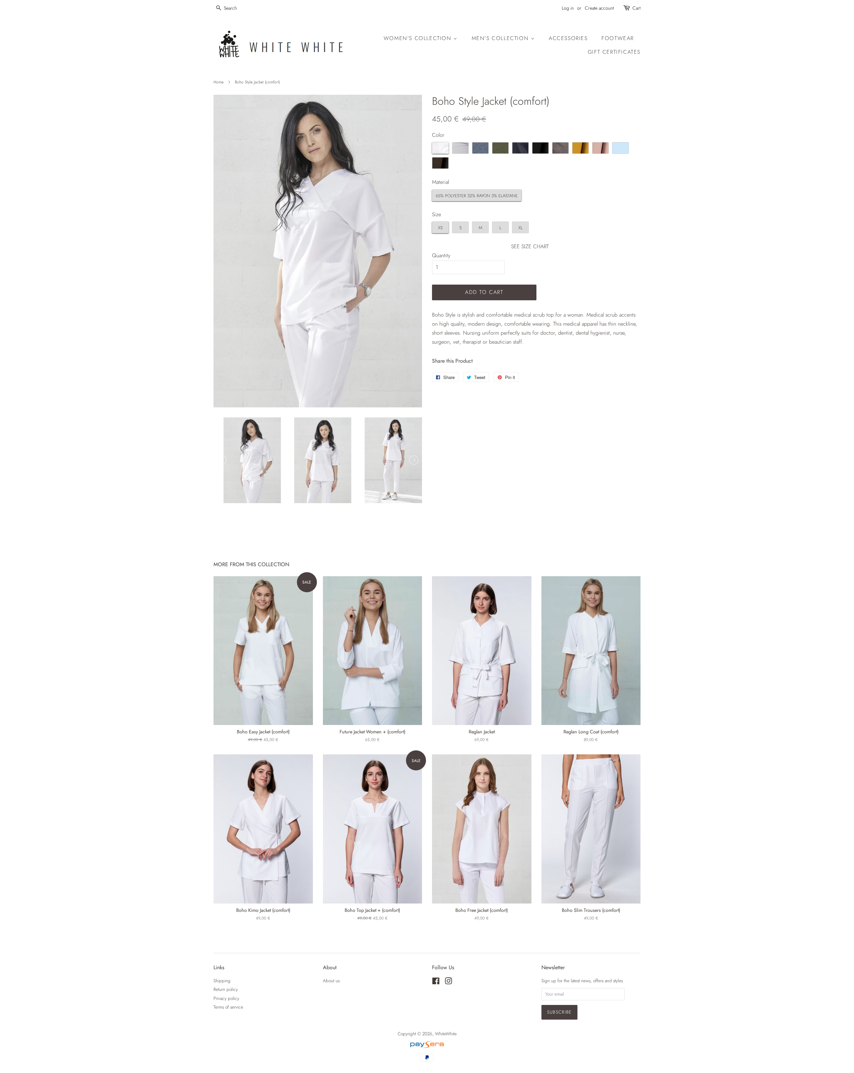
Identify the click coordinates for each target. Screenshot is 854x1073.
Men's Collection (501, 38)
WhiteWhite (446, 1033)
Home (219, 82)
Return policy (226, 989)
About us (331, 980)
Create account (599, 8)
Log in (568, 8)
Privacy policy (226, 998)
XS (440, 228)
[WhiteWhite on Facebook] (436, 982)
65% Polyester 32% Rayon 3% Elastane (477, 196)
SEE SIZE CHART (530, 246)
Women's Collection (418, 38)
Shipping (222, 980)
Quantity (441, 255)
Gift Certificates (614, 52)
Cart (636, 8)
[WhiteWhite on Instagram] (448, 982)
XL (520, 228)
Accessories (568, 38)
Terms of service (228, 1007)
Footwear (617, 38)
